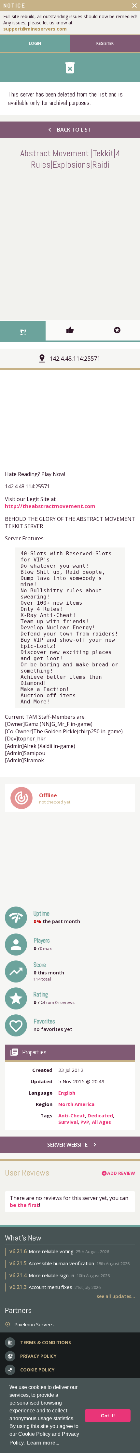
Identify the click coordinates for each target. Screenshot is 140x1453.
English (66, 1092)
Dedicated (100, 1115)
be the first (24, 1205)
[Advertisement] (70, 243)
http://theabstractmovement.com (50, 506)
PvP (84, 1122)
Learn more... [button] (43, 1443)
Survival (68, 1122)
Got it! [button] (108, 1415)
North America (76, 1104)
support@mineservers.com (35, 29)
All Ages (101, 1122)
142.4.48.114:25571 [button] (74, 358)
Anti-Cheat (71, 1115)
